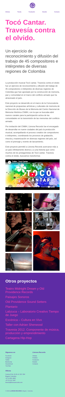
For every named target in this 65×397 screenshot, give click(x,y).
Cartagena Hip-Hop (18, 338)
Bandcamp (8, 362)
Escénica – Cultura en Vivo (23, 320)
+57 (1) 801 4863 (10, 378)
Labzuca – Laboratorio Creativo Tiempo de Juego (32, 313)
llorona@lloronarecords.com (13, 382)
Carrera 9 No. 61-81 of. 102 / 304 (15, 374)
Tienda (19, 12)
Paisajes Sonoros (17, 297)
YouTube (8, 366)
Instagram (8, 358)
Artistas (7, 12)
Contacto (57, 12)
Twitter (7, 360)
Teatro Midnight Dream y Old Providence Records (24, 290)
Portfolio (34, 358)
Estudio (44, 12)
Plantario (11, 306)
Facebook (8, 356)
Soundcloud (9, 364)
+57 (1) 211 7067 (10, 380)
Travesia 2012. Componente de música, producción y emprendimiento (32, 331)
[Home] (32, 5)
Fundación (32, 12)
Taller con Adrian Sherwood (23, 324)
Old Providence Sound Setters (25, 301)
